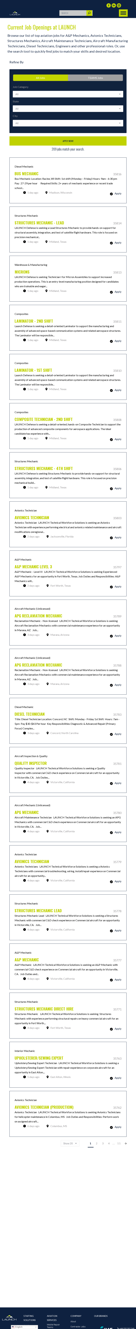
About (73, 1321)
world (111, 13)
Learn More (68, 180)
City (15, 115)
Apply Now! (68, 141)
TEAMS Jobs (95, 77)
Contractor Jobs (78, 1326)
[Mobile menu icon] (123, 13)
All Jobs (40, 77)
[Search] (89, 13)
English (18, 1327)
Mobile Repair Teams (53, 1326)
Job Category (20, 86)
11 (119, 1143)
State (16, 101)
